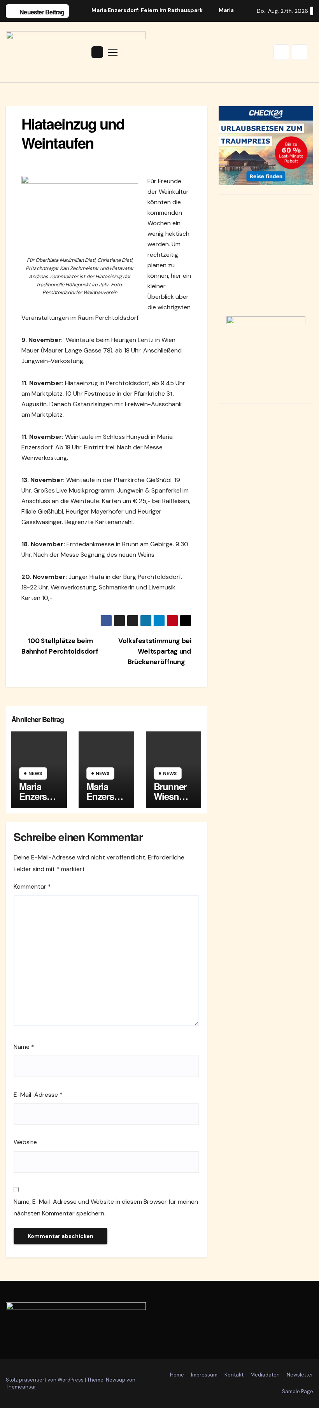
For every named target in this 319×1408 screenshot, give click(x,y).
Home (177, 1374)
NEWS (35, 773)
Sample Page (297, 1391)
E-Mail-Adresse (38, 1095)
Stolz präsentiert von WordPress (45, 1379)
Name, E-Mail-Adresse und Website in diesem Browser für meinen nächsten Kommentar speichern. (106, 1207)
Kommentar (32, 886)
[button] (281, 52)
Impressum (204, 1374)
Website (25, 1142)
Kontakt (234, 1374)
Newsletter (300, 1374)
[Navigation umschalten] (112, 52)
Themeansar (21, 1386)
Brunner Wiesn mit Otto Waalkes (170, 801)
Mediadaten (265, 1374)
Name (24, 1047)
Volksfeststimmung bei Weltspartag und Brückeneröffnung (154, 651)
